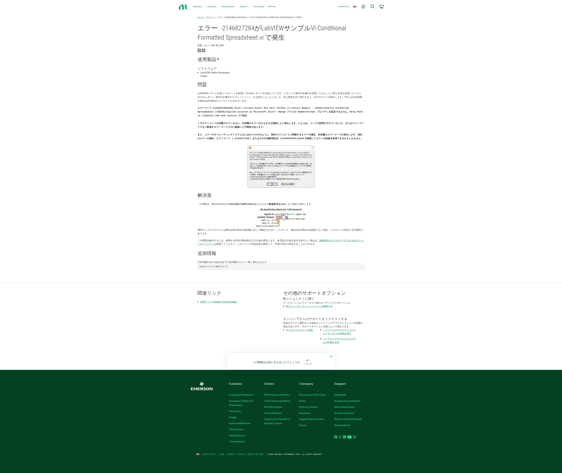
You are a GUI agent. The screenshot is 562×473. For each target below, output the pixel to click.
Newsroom (305, 412)
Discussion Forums (344, 406)
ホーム (201, 17)
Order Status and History (277, 400)
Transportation (237, 441)
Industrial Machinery (240, 423)
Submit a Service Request (348, 418)
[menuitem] (198, 7)
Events (302, 425)
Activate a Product (344, 412)
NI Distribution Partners (276, 394)
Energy (233, 417)
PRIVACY (241, 454)
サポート (210, 17)
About (302, 400)
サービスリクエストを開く (300, 330)
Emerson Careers (308, 406)
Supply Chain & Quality (311, 418)
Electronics (235, 411)
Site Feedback (342, 425)
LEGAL (221, 454)
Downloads (340, 394)
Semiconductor (237, 435)
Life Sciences (236, 429)
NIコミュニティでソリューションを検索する (309, 306)
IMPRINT (231, 454)
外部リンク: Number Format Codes (218, 301)
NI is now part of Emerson (312, 394)
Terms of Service (273, 412)
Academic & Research (241, 394)
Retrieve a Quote (273, 406)
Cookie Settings (255, 454)
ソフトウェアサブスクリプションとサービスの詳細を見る (339, 331)
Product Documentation (347, 400)
